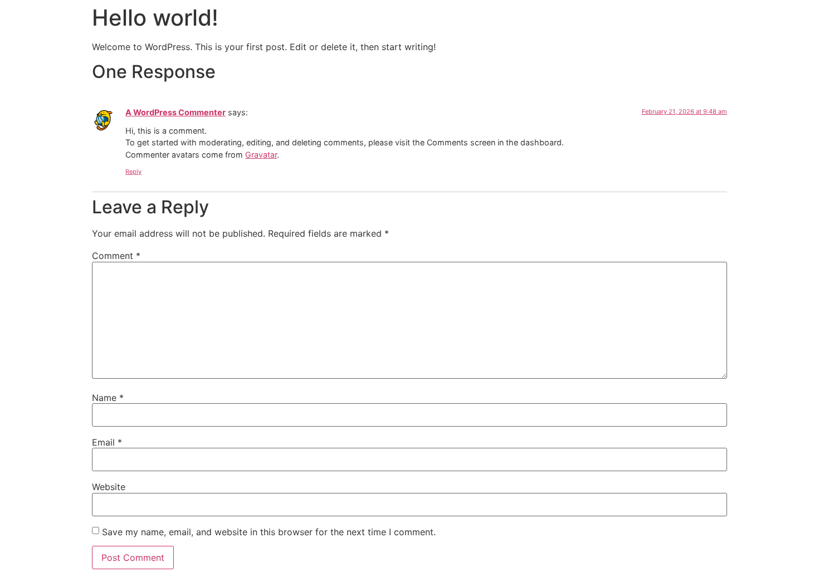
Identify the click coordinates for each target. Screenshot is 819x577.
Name (108, 397)
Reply (133, 171)
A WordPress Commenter (175, 112)
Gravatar (261, 154)
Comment (116, 255)
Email (107, 442)
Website (108, 486)
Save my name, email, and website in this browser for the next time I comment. (269, 531)
